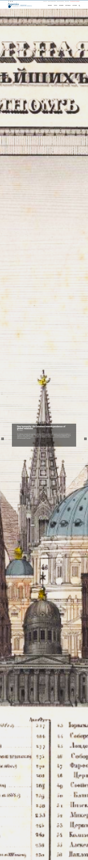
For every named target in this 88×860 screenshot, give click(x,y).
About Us (45, 1)
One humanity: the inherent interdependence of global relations (41, 427)
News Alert (67, 1)
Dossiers (61, 5)
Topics (55, 5)
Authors (75, 5)
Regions (50, 5)
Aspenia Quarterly (60, 1)
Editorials (68, 5)
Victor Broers (20, 430)
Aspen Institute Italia (52, 1)
